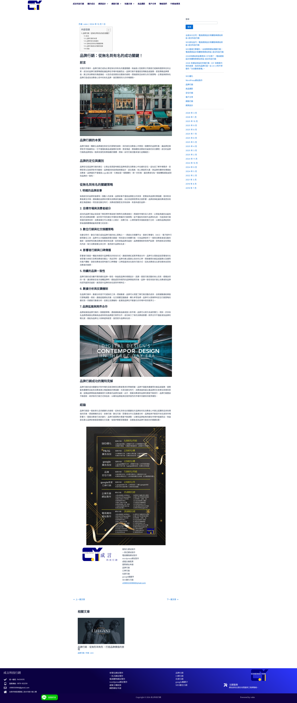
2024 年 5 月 (191, 171)
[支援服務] (225, 685)
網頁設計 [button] (102, 4)
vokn (253, 697)
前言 (87, 36)
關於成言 (91, 4)
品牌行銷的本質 (91, 38)
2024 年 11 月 (191, 159)
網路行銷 (189, 101)
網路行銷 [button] (115, 4)
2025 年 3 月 (191, 150)
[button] (103, 3)
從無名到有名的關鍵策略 (95, 43)
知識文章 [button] (128, 4)
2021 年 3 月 (191, 180)
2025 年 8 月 (191, 129)
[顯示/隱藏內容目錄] (107, 30)
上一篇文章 (79, 599)
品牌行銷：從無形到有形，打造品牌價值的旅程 (101, 648)
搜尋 (187, 19)
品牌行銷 (81, 653)
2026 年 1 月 (191, 117)
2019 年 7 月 (191, 188)
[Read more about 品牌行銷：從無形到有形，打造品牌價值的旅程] (101, 631)
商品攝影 (141, 4)
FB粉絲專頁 (175, 4)
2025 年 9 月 (191, 125)
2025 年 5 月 (191, 142)
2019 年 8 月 (191, 184)
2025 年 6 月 (191, 138)
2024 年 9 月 (191, 167)
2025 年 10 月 (192, 121)
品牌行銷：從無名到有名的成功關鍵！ (96, 33)
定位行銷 (189, 93)
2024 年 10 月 (192, 163)
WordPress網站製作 (194, 80)
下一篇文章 (172, 599)
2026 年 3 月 (191, 113)
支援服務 (233, 684)
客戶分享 (152, 4)
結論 (87, 48)
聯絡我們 (163, 4)
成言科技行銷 (78, 4)
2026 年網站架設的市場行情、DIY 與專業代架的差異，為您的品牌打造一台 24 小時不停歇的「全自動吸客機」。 (204, 66)
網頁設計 (189, 105)
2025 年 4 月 (191, 146)
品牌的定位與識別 (92, 41)
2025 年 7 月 (191, 134)
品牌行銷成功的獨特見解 (94, 46)
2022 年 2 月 (191, 175)
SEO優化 (189, 76)
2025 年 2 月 (191, 154)
